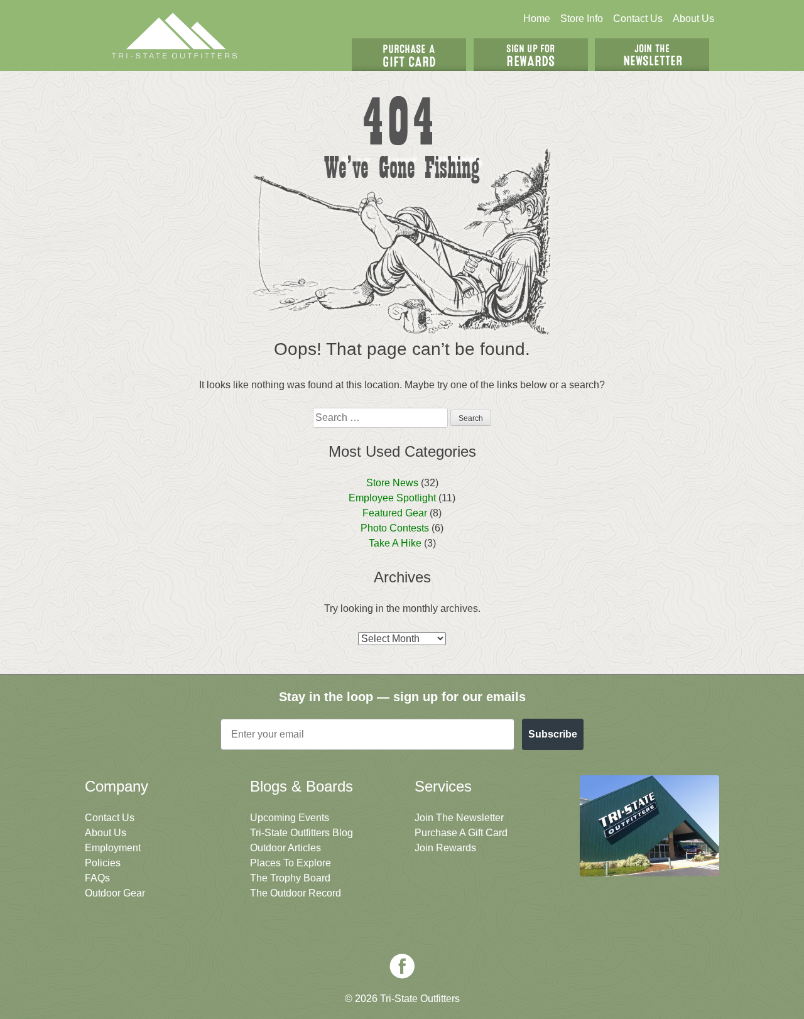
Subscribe (552, 734)
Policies (103, 863)
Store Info (581, 18)
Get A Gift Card (409, 54)
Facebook (402, 966)
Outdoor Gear (115, 893)
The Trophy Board (290, 878)
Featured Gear (394, 513)
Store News (392, 482)
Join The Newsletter (652, 54)
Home (536, 18)
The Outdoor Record (295, 893)
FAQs (97, 878)
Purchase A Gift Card (461, 832)
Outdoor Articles (285, 847)
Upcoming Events (289, 817)
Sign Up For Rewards (531, 54)
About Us (693, 18)
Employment (113, 847)
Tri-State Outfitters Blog (301, 832)
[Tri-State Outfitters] (174, 35)
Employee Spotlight (392, 498)
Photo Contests (395, 528)
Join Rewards (445, 847)
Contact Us (638, 18)
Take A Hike (395, 543)
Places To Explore (290, 863)
